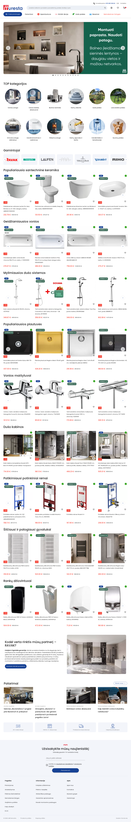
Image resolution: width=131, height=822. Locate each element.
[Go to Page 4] (60, 75)
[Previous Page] (6, 159)
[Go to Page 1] (53, 75)
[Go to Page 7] (68, 75)
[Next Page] (124, 159)
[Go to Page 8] (70, 75)
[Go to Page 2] (55, 75)
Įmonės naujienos (9, 706)
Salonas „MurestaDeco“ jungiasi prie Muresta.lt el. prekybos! (17, 710)
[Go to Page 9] (73, 75)
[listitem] (18, 785)
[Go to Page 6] (65, 75)
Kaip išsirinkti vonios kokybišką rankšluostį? (111, 710)
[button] (111, 8)
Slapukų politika (40, 818)
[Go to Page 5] (63, 75)
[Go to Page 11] (78, 75)
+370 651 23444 (110, 3)
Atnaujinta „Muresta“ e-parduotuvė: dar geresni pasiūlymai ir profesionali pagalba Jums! (46, 713)
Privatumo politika (25, 818)
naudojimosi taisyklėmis (64, 764)
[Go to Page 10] (75, 75)
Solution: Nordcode (122, 818)
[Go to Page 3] (58, 75)
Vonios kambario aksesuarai (75, 706)
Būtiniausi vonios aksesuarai (79, 709)
